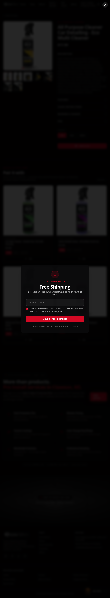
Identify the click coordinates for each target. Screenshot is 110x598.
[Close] (105, 5)
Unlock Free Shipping (55, 319)
